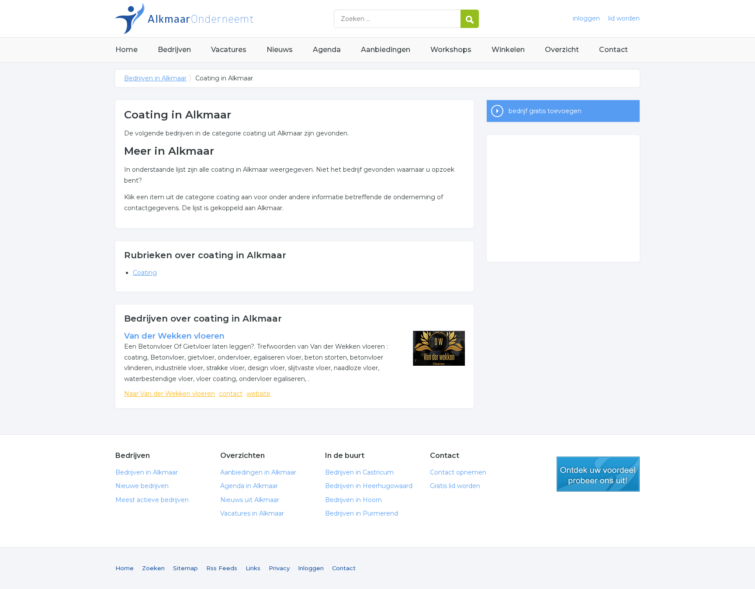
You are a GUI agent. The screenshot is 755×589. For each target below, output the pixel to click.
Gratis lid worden (455, 486)
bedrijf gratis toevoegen (545, 111)
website (258, 394)
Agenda (327, 49)
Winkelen (508, 49)
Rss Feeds (221, 568)
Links (253, 568)
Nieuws (280, 49)
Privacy (279, 568)
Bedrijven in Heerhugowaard (368, 486)
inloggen (586, 18)
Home (126, 49)
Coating (145, 273)
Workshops (450, 49)
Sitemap (185, 568)
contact (230, 394)
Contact (613, 49)
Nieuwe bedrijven (142, 486)
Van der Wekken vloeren (174, 336)
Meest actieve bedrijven (152, 500)
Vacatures (228, 49)
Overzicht (562, 49)
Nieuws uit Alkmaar (249, 500)
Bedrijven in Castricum (359, 472)
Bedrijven (174, 49)
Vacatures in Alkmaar (252, 513)
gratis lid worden (598, 474)
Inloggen (311, 568)
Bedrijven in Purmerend (361, 513)
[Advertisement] (563, 198)
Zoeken (153, 568)
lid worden (624, 18)
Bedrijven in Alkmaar (224, 18)
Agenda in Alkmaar (249, 486)
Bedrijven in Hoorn (353, 500)
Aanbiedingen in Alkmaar (258, 472)
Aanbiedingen (385, 49)
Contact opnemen (458, 472)
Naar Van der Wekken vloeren (169, 394)
